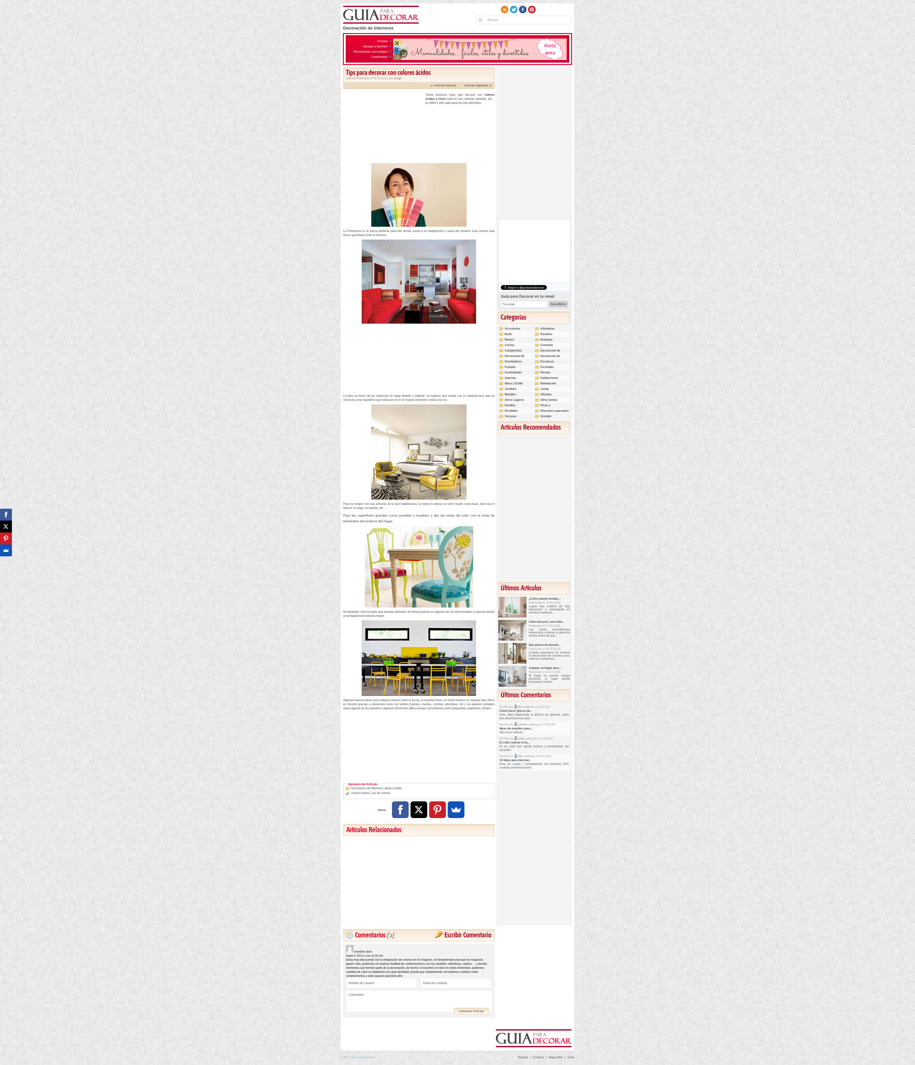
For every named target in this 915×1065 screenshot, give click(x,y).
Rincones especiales (554, 410)
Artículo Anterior (445, 85)
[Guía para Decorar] (381, 15)
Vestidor (546, 416)
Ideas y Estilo (393, 788)
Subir (570, 1057)
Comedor (546, 345)
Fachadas (547, 367)
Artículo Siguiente (476, 85)
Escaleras (547, 361)
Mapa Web (556, 1057)
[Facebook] (400, 809)
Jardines (511, 389)
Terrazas (511, 416)
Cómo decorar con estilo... (546, 621)
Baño (508, 334)
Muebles (510, 394)
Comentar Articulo (471, 1011)
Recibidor (511, 410)
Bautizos (546, 334)
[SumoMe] (456, 809)
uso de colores (381, 793)
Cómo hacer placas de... (515, 711)
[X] (419, 809)
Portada (382, 41)
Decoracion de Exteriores (550, 352)
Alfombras (547, 328)
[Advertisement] (383, 126)
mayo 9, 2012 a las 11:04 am (364, 955)
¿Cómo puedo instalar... (544, 598)
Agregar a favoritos (375, 46)
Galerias (510, 378)
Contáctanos (379, 57)
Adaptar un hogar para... (545, 668)
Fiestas (545, 372)
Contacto (538, 1057)
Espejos (510, 367)
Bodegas (546, 339)
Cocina (509, 345)
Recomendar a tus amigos (371, 51)
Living (544, 389)
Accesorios (512, 328)
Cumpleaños (513, 350)
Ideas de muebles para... (515, 728)
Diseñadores (513, 361)
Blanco (509, 339)
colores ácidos (360, 793)
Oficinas (546, 394)
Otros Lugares (514, 400)
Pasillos (510, 405)
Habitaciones (549, 378)
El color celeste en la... (514, 742)
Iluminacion (548, 383)
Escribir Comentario (467, 935)
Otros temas (548, 400)
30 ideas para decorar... (515, 760)
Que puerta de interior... (544, 645)
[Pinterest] (437, 809)
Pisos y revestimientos (550, 407)
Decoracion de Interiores (367, 788)
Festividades (513, 372)
